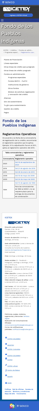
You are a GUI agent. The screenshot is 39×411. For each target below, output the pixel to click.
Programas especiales (17, 77)
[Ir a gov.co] (8, 2)
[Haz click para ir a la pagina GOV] (23, 406)
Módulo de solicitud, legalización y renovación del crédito (21, 93)
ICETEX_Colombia (13, 349)
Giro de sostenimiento (13, 102)
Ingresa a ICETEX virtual (18, 15)
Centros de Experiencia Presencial (17, 250)
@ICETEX (10, 345)
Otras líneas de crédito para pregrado (19, 67)
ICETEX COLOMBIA (13, 339)
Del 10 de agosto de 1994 (25, 183)
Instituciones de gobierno (18, 85)
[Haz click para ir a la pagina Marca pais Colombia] (12, 406)
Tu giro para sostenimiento (15, 105)
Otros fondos (13, 88)
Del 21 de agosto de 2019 (25, 168)
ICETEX (9, 360)
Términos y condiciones (21, 391)
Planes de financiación (13, 60)
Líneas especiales (11, 63)
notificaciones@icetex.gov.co (22, 329)
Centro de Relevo (13, 370)
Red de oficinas (18, 389)
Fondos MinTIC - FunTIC (17, 81)
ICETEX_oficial (12, 366)
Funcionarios (21, 393)
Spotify (10, 376)
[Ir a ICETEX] (16, 9)
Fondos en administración (14, 74)
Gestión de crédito (11, 109)
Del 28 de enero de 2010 (25, 172)
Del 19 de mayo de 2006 (25, 176)
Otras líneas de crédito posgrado (17, 71)
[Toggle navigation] (2, 20)
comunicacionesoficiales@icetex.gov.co (19, 325)
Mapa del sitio (10, 393)
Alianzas (7, 98)
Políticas (8, 389)
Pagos (6, 113)
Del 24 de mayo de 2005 (25, 179)
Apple (9, 383)
